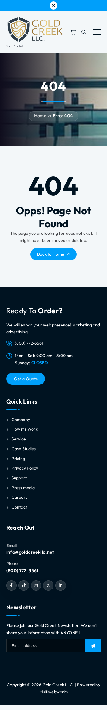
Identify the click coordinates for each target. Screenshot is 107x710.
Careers (19, 497)
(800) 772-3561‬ (22, 570)
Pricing (18, 458)
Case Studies (24, 448)
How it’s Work (25, 429)
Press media (23, 487)
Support (19, 478)
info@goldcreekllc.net (30, 552)
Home (40, 115)
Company (21, 419)
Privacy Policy (25, 468)
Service (19, 439)
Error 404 (63, 115)
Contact (19, 507)
